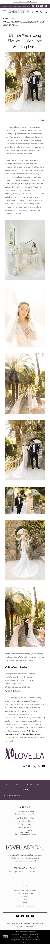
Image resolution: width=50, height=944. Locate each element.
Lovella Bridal (24, 686)
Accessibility (39, 923)
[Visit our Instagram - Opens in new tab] (33, 6)
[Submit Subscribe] (45, 795)
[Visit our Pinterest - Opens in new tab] (45, 6)
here (24, 942)
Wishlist (25, 896)
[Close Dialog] (2, 936)
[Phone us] (33, 11)
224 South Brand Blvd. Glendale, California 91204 (25, 812)
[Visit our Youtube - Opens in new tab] (41, 6)
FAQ (25, 902)
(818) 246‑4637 (25, 832)
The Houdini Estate (24, 676)
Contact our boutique (25, 905)
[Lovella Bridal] (18, 12)
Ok (5, 936)
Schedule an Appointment (25, 890)
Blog (13, 18)
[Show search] (41, 11)
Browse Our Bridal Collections (25, 2)
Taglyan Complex (26, 680)
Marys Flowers (17, 683)
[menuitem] (4, 11)
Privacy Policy (27, 923)
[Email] (43, 766)
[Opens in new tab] (34, 766)
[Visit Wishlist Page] (46, 11)
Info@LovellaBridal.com (25, 872)
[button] (4, 11)
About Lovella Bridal (25, 893)
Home (5, 18)
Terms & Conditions (13, 923)
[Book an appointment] (37, 11)
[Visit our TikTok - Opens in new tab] (37, 6)
